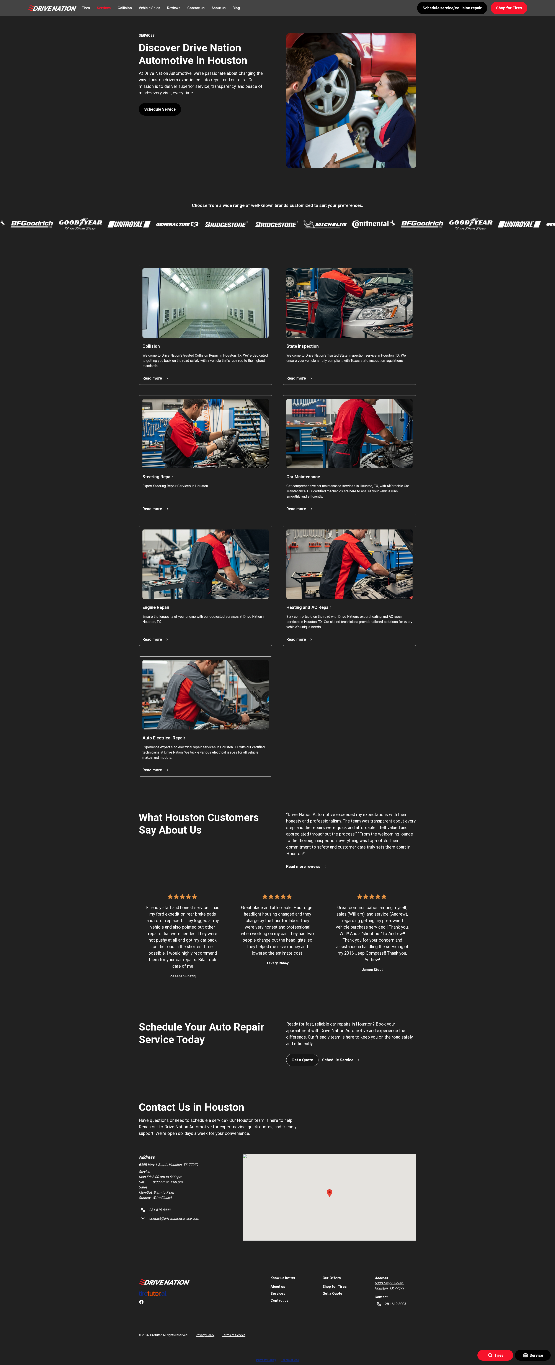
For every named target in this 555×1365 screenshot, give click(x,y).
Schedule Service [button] (160, 109)
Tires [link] (86, 8)
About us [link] (219, 8)
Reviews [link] (173, 8)
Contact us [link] (196, 8)
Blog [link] (236, 8)
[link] (164, 1282)
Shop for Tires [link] (335, 1287)
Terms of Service (233, 1335)
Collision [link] (125, 8)
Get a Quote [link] (332, 1293)
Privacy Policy (205, 1335)
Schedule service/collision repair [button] (452, 8)
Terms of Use (290, 1360)
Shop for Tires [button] (509, 8)
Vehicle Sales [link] (149, 8)
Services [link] (104, 8)
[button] (52, 8)
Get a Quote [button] (302, 1060)
